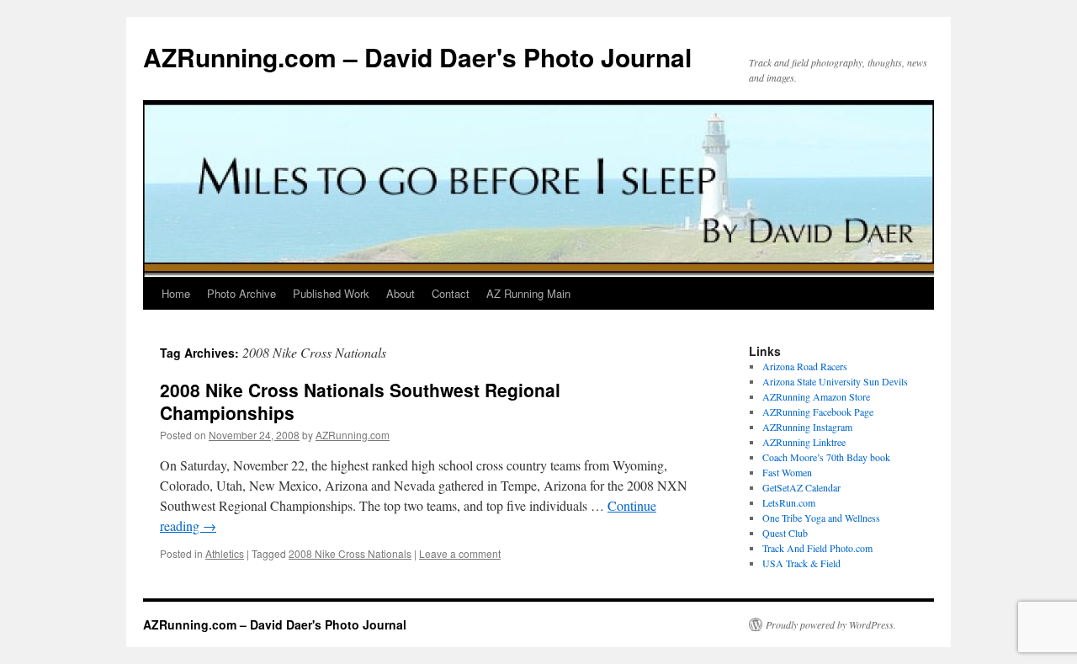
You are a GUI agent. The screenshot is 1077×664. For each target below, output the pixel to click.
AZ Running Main (528, 293)
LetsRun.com (788, 502)
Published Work (331, 293)
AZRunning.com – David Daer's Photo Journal (417, 57)
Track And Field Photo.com (817, 548)
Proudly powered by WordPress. (831, 624)
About (400, 293)
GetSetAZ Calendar (801, 487)
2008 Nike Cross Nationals (350, 553)
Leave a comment (460, 553)
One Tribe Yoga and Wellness (821, 517)
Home (176, 293)
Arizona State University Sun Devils (835, 381)
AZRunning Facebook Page (817, 411)
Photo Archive (241, 293)
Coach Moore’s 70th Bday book (826, 457)
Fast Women (787, 472)
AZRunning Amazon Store (816, 396)
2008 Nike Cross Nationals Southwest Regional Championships (360, 401)
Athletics (224, 553)
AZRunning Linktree (804, 442)
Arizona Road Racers (804, 366)
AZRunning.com (353, 435)
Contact (451, 293)
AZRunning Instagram (807, 426)
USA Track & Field (801, 563)
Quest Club (785, 532)
